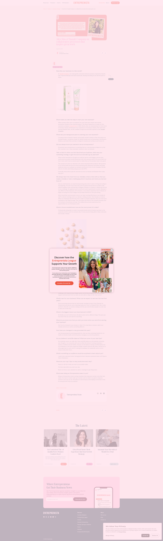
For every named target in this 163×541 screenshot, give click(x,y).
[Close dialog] (112, 250)
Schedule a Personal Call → (64, 283)
